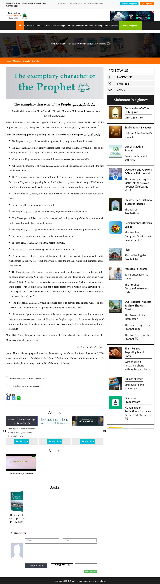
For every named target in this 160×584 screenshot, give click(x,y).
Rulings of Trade (134, 378)
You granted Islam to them (136, 276)
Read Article (22, 441)
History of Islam (49, 25)
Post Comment (90, 571)
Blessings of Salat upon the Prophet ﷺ (16, 518)
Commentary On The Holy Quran (137, 110)
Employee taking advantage (134, 386)
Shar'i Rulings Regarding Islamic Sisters (135, 352)
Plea (91, 25)
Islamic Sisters (82, 25)
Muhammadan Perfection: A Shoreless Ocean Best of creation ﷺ (138, 413)
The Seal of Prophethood (132, 211)
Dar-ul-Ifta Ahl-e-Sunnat (134, 148)
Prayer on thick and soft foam (136, 157)
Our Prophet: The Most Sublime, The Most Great (138, 305)
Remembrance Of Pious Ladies (138, 224)
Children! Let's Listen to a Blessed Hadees (138, 201)
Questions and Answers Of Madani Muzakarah (138, 171)
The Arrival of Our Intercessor (135, 316)
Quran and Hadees (32, 25)
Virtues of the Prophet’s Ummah (138, 135)
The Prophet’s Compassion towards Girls (137, 288)
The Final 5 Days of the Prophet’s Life (138, 326)
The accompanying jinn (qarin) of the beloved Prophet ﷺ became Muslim (138, 184)
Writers (114, 25)
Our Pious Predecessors (132, 399)
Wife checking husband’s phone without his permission (137, 365)
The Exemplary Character (21, 473)
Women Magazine (129, 3)
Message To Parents (65, 25)
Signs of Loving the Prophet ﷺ (135, 257)
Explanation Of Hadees (138, 127)
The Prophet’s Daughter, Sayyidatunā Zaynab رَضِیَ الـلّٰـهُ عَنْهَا (138, 236)
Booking (98, 25)
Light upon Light (134, 117)
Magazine (16, 61)
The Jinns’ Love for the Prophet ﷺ (137, 336)
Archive (106, 25)
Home (8, 61)
